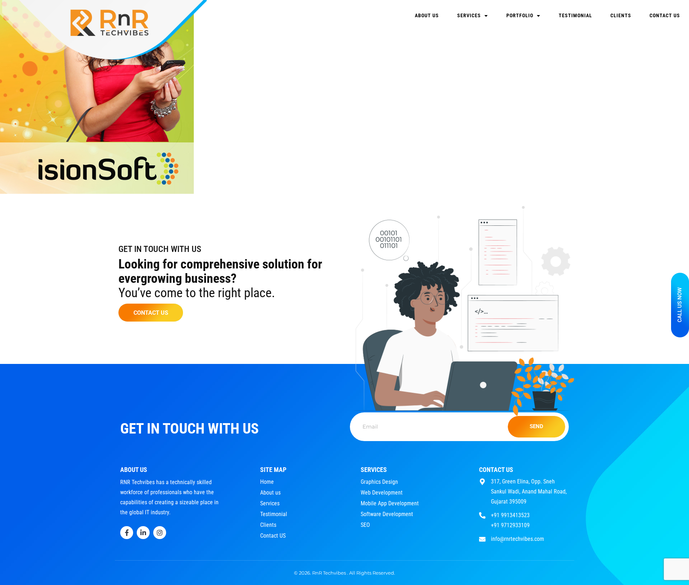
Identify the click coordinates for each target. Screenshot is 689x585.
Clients (620, 15)
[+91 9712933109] (482, 524)
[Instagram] (159, 532)
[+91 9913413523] (482, 514)
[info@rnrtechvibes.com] (482, 538)
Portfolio (519, 15)
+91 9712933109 (510, 525)
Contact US (665, 15)
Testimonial (575, 15)
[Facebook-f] (126, 532)
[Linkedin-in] (143, 532)
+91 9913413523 (510, 515)
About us (427, 15)
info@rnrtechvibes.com (517, 538)
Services (469, 15)
